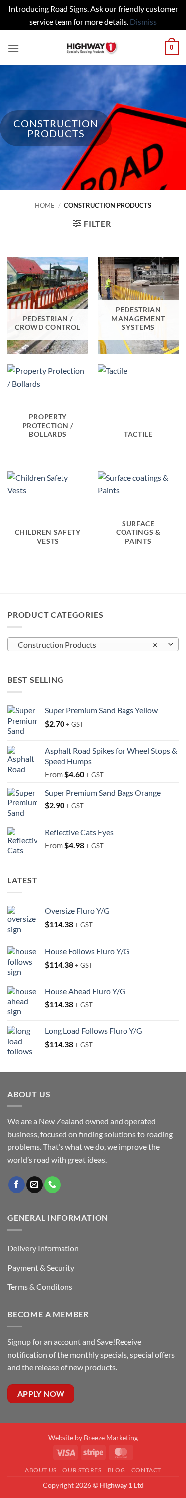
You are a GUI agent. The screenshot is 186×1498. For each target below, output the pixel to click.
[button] (13, 48)
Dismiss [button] (143, 21)
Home (45, 205)
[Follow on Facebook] (16, 1184)
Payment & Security (40, 1267)
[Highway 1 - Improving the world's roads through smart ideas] (92, 47)
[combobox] (93, 644)
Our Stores (81, 1470)
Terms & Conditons (39, 1286)
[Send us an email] (34, 1184)
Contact (146, 1470)
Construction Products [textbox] (87, 644)
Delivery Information (43, 1248)
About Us (41, 1470)
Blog (116, 1470)
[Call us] (52, 1184)
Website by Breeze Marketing (93, 1437)
